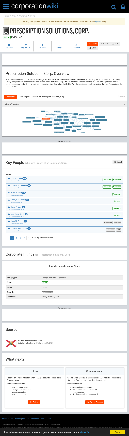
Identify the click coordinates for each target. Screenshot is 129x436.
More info (84, 432)
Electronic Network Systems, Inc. (37, 124)
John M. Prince (18, 221)
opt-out (98, 21)
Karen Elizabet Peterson (59, 116)
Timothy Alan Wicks (20, 228)
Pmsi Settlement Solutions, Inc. (97, 129)
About (43, 419)
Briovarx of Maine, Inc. (57, 111)
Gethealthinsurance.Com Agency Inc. (51, 114)
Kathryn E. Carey (83, 132)
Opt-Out (25, 419)
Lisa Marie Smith (18, 214)
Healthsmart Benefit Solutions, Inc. (30, 117)
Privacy (17, 419)
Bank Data (34, 419)
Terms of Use (7, 419)
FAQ (49, 419)
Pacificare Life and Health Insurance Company (83, 118)
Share (105, 44)
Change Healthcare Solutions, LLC (89, 114)
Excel (93, 48)
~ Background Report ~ (16, 181)
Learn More (10, 97)
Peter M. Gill (70, 113)
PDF (116, 44)
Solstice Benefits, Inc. (64, 113)
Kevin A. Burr (17, 207)
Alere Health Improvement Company (27, 121)
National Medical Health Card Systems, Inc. (58, 132)
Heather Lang (65, 116)
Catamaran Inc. (79, 129)
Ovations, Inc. (42, 111)
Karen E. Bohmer (81, 114)
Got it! (118, 432)
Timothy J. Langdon (20, 185)
